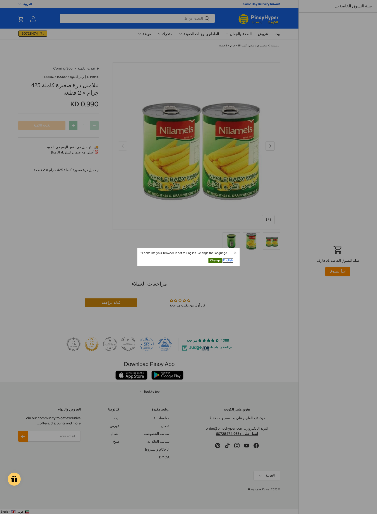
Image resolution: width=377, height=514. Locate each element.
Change (215, 260)
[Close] (235, 252)
